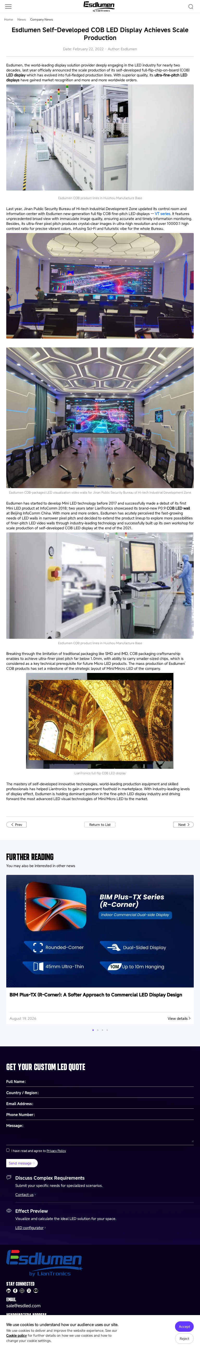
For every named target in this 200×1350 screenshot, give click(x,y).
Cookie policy (16, 1335)
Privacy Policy (56, 1151)
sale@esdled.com (23, 1306)
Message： (16, 1125)
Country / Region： (23, 1092)
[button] (93, 1030)
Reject (184, 1338)
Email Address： (20, 1103)
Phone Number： (21, 1114)
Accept (184, 1326)
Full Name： (17, 1081)
